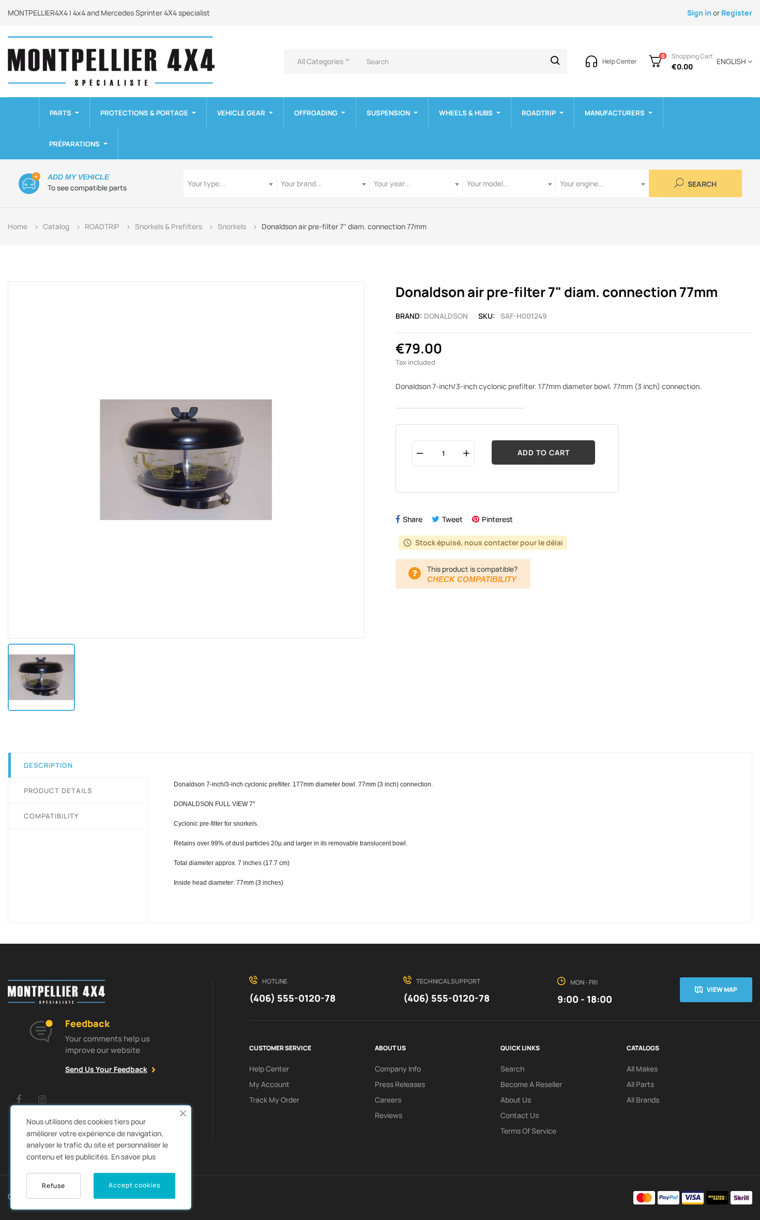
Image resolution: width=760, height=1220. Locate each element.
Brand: (409, 316)
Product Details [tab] (58, 790)
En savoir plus (133, 1157)
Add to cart (544, 452)
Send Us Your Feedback (106, 1069)
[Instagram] (42, 1099)
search (512, 1069)
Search (701, 184)
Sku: (486, 316)
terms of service (528, 1131)
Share (412, 519)
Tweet (452, 519)
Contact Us (519, 1115)
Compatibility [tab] (51, 816)
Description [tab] (48, 765)
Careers (388, 1100)
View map (722, 989)
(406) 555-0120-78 (292, 998)
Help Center (269, 1069)
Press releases (400, 1084)
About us (515, 1100)
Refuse (53, 1185)
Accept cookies (134, 1185)
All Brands (643, 1100)
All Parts (640, 1084)
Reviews (388, 1115)
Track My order (274, 1100)
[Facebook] (18, 1099)
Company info (398, 1069)
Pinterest (497, 519)
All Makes (642, 1069)
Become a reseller (531, 1084)
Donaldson (446, 316)
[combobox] (230, 183)
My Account (269, 1084)
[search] (555, 61)
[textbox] (230, 183)
